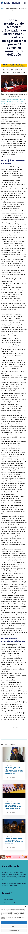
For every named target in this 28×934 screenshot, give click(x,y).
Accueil (2, 8)
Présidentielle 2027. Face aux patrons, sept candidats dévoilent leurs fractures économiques (13, 806)
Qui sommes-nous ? (9, 903)
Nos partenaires (8, 899)
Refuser (14, 926)
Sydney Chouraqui (7, 883)
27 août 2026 (8, 801)
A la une (9, 777)
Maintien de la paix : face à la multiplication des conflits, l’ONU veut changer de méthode (14, 841)
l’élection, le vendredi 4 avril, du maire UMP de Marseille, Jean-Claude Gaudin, (13, 102)
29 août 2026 (8, 765)
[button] (26, 907)
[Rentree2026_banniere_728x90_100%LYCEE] (14, 857)
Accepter (14, 922)
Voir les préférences (14, 930)
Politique (14, 777)
